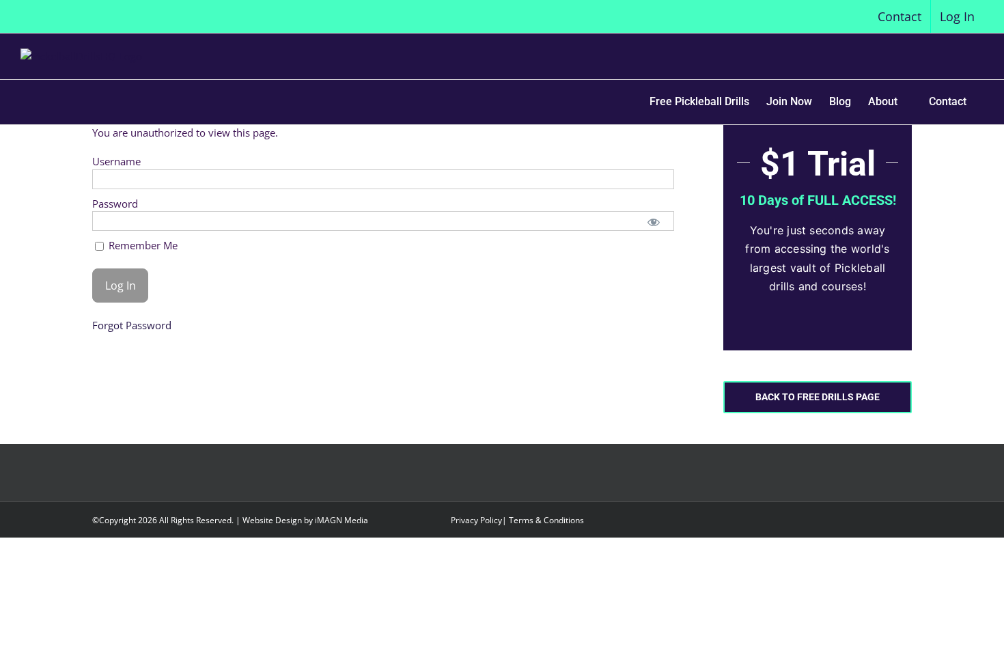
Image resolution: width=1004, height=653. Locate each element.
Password (115, 203)
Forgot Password (131, 325)
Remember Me (142, 245)
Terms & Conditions (546, 520)
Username (116, 161)
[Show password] (654, 221)
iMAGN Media (341, 520)
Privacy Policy (476, 520)
